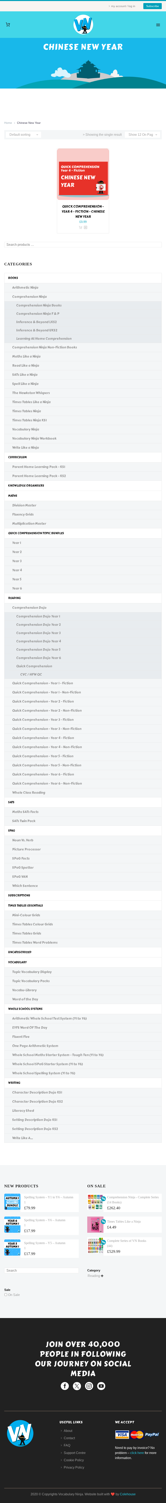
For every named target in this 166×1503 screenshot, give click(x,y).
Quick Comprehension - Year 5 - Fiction (42, 756)
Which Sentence (25, 885)
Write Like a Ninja (25, 447)
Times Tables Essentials (25, 906)
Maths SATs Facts (25, 811)
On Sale (14, 1295)
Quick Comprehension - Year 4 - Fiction (43, 737)
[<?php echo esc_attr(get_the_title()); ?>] (85, 227)
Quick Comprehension (34, 666)
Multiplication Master (29, 523)
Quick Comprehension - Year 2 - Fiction (43, 701)
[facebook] (65, 1386)
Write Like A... (22, 1138)
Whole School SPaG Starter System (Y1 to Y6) (47, 1064)
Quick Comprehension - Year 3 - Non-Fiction (46, 728)
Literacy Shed (23, 1110)
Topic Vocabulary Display (32, 971)
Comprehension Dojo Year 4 (38, 641)
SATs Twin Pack (23, 821)
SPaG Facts (21, 858)
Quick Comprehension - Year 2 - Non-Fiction (47, 710)
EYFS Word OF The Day (29, 1027)
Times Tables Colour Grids (32, 924)
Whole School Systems (25, 1009)
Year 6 (17, 588)
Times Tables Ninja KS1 (29, 420)
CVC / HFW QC (31, 674)
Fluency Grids (23, 514)
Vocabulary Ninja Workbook (34, 438)
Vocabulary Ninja (25, 429)
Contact (69, 1438)
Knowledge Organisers (26, 486)
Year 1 (16, 542)
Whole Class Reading (28, 792)
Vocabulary (17, 962)
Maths (12, 496)
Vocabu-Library (24, 990)
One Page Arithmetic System (35, 1045)
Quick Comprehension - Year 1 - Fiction (42, 683)
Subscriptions (19, 895)
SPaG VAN (20, 876)
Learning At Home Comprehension (43, 338)
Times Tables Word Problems (34, 942)
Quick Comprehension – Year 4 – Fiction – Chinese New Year (83, 211)
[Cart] (8, 24)
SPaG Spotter (23, 867)
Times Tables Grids (26, 933)
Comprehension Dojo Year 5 (38, 649)
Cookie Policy (74, 1460)
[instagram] (89, 1386)
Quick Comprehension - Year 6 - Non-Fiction (47, 783)
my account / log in (123, 6)
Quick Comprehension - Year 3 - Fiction (42, 719)
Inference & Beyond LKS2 (36, 322)
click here (137, 1453)
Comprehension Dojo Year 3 (38, 633)
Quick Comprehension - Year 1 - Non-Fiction (46, 692)
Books (13, 278)
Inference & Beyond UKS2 (36, 330)
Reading (14, 598)
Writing (14, 1083)
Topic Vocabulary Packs (31, 981)
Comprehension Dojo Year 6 (38, 657)
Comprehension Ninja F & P (37, 313)
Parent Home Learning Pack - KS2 (39, 476)
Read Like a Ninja (25, 365)
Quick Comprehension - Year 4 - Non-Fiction (47, 747)
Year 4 (17, 570)
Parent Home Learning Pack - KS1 (38, 466)
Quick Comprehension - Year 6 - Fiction (43, 774)
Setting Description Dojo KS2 (35, 1128)
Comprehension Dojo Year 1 (38, 616)
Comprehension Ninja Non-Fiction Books (44, 347)
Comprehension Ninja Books (39, 305)
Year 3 (16, 561)
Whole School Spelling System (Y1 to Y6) (43, 1073)
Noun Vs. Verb (22, 840)
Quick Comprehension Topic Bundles (36, 533)
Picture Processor (26, 849)
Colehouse (128, 1494)
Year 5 (16, 579)
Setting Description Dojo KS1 (34, 1119)
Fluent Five (21, 1036)
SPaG (11, 831)
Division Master (24, 505)
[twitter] (77, 1386)
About (68, 1430)
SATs (11, 802)
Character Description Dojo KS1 (37, 1092)
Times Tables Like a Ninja (31, 402)
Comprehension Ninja (29, 296)
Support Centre (75, 1453)
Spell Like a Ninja (25, 383)
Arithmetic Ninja (25, 287)
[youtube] (101, 1386)
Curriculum (17, 457)
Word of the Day (25, 999)
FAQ (67, 1445)
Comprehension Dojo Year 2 (38, 624)
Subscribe (152, 6)
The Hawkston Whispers (31, 392)
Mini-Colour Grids (26, 915)
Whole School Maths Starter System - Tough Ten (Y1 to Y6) (57, 1055)
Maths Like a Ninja (26, 356)
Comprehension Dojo (29, 607)
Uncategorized (19, 952)
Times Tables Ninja (26, 411)
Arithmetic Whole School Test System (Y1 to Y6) (49, 1018)
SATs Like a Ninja (24, 374)
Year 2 (17, 551)
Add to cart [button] (80, 227)
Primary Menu (158, 25)
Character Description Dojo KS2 (37, 1101)
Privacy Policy (74, 1467)
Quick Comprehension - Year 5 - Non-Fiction (46, 765)
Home (8, 122)
